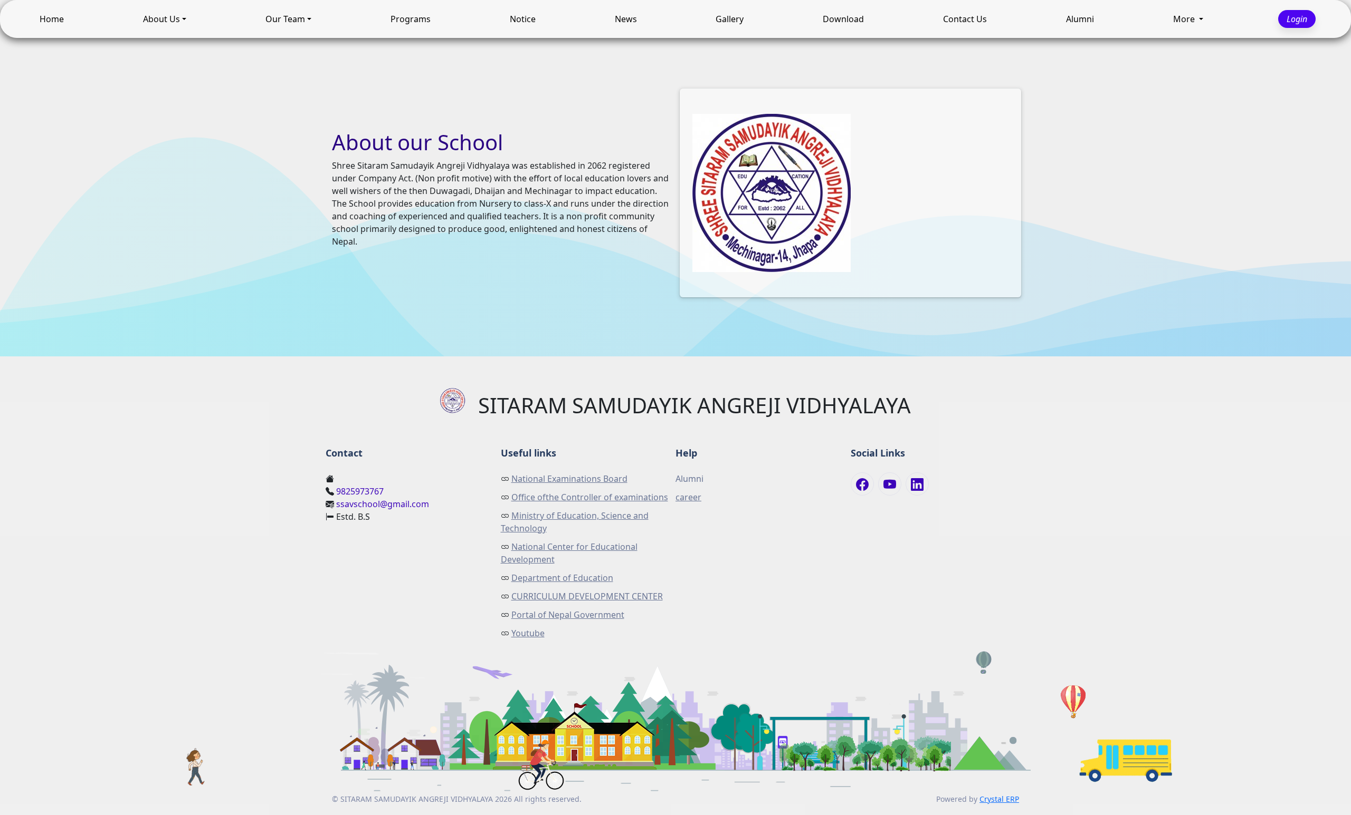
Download (843, 16)
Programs (411, 16)
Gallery (730, 16)
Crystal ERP (999, 799)
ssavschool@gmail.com (382, 504)
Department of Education (562, 578)
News (626, 16)
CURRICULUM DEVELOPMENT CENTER (587, 596)
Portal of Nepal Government (567, 614)
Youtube (528, 633)
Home (52, 16)
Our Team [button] (285, 16)
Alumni (1080, 16)
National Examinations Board (569, 478)
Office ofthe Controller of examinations (589, 497)
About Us (161, 16)
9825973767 (360, 491)
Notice (523, 16)
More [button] (1185, 16)
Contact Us (965, 16)
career (688, 497)
